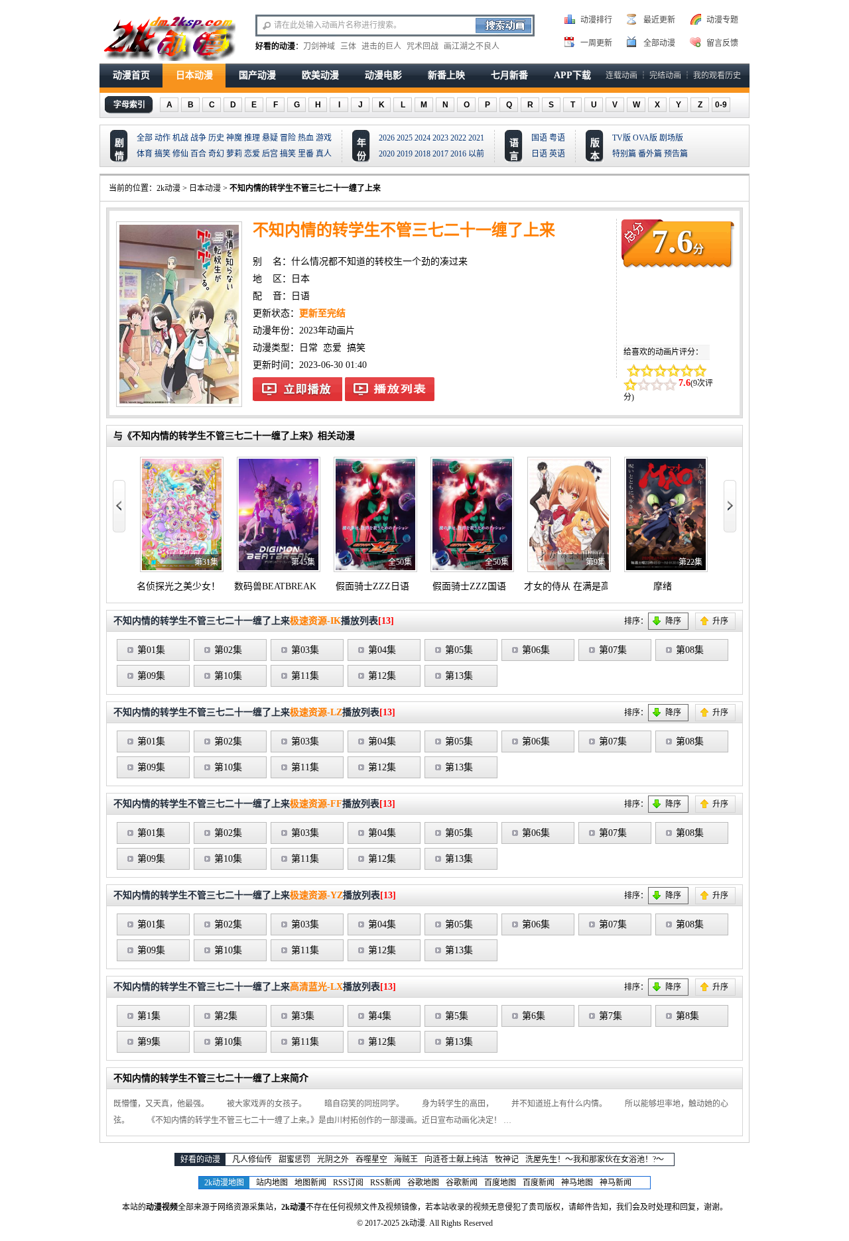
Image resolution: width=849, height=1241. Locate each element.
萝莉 (234, 153)
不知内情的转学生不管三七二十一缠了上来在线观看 (297, 389)
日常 (308, 348)
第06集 (536, 650)
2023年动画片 (327, 330)
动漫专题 (722, 20)
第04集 (382, 650)
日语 (539, 153)
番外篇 (650, 153)
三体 (348, 46)
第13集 (459, 676)
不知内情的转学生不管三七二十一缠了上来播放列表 (389, 389)
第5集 (456, 1016)
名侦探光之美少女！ (178, 586)
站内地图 (272, 1182)
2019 (405, 153)
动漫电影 (383, 75)
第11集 (305, 676)
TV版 (621, 138)
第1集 (149, 1016)
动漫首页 (131, 75)
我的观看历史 (717, 75)
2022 (458, 138)
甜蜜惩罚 (294, 1159)
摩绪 (662, 586)
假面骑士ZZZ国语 (469, 586)
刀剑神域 (319, 46)
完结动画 (665, 75)
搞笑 (162, 153)
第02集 (228, 650)
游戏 (324, 138)
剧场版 (671, 138)
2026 (387, 138)
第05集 (459, 650)
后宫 (270, 153)
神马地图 (577, 1182)
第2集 (225, 1016)
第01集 (151, 650)
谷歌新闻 (462, 1182)
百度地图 (500, 1182)
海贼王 (406, 1159)
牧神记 (507, 1159)
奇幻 (216, 153)
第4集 (379, 1016)
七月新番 (509, 75)
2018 (422, 153)
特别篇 (624, 153)
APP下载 (572, 75)
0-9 (721, 104)
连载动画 (621, 75)
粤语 (557, 138)
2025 (405, 138)
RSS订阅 (348, 1182)
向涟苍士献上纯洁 (456, 1159)
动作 (162, 138)
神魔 (234, 138)
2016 (458, 153)
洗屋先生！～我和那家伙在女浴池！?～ (594, 1159)
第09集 (151, 676)
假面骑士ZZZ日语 (372, 586)
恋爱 (252, 153)
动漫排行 (596, 20)
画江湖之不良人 (471, 46)
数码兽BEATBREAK (275, 586)
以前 (476, 153)
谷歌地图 (423, 1182)
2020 (387, 153)
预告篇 (676, 153)
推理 (252, 138)
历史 (216, 138)
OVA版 (645, 138)
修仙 (180, 153)
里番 (306, 153)
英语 (557, 153)
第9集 (149, 1042)
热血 (306, 138)
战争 (198, 138)
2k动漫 (168, 188)
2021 (476, 138)
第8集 (687, 1016)
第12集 (382, 676)
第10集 (228, 676)
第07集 (613, 650)
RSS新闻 (385, 1182)
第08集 (690, 650)
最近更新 (659, 20)
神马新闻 (615, 1182)
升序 (720, 621)
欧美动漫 (320, 75)
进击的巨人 (381, 46)
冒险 (288, 138)
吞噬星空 (371, 1159)
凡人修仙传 (252, 1159)
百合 (198, 153)
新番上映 (446, 75)
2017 (440, 153)
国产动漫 (257, 75)
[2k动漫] (169, 37)
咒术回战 (422, 46)
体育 (145, 153)
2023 (440, 138)
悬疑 (270, 138)
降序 (673, 621)
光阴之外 (333, 1159)
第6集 (533, 1016)
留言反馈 (722, 43)
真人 (324, 153)
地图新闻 (310, 1182)
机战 (180, 138)
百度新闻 (539, 1182)
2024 (422, 138)
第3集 (302, 1016)
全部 (145, 138)
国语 (539, 138)
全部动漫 (659, 43)
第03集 (305, 650)
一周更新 (596, 43)
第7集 (610, 1016)
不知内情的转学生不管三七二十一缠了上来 (305, 188)
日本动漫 (194, 75)
